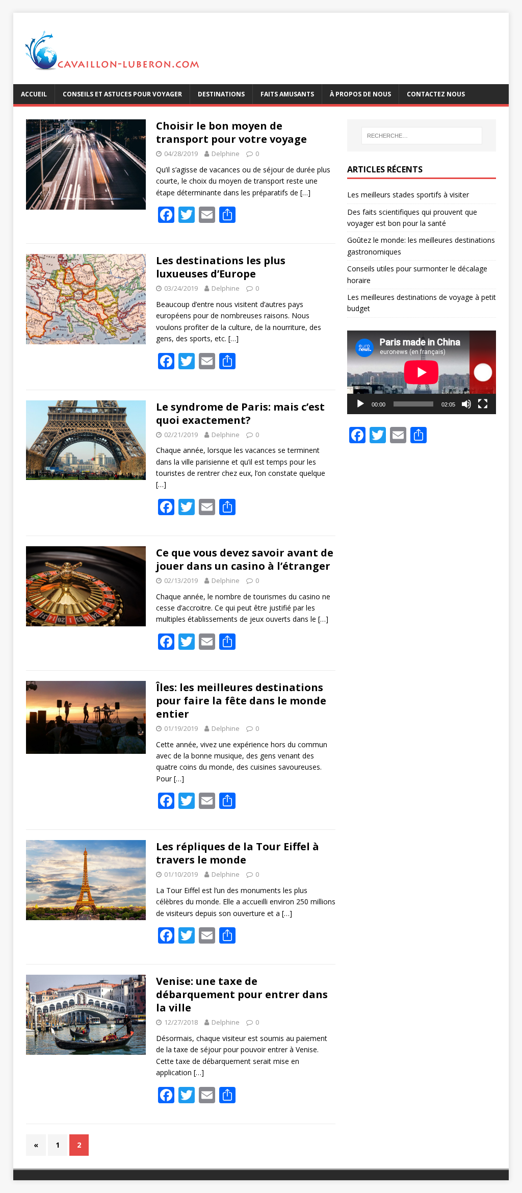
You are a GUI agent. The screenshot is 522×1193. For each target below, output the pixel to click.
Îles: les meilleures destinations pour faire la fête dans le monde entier (241, 700)
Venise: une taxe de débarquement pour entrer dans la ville (242, 994)
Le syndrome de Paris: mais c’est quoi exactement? (240, 413)
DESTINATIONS (221, 94)
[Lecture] (360, 404)
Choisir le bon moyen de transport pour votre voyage (231, 132)
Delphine (226, 153)
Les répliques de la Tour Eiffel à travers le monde (237, 853)
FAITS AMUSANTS (287, 94)
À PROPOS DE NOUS (360, 94)
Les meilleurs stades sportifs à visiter (408, 194)
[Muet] (466, 404)
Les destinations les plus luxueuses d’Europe (220, 267)
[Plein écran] (483, 404)
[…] (305, 192)
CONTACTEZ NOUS (436, 94)
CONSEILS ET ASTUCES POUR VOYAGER (122, 94)
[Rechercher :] (422, 135)
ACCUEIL (34, 94)
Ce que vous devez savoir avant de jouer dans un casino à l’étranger (244, 559)
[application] (421, 372)
